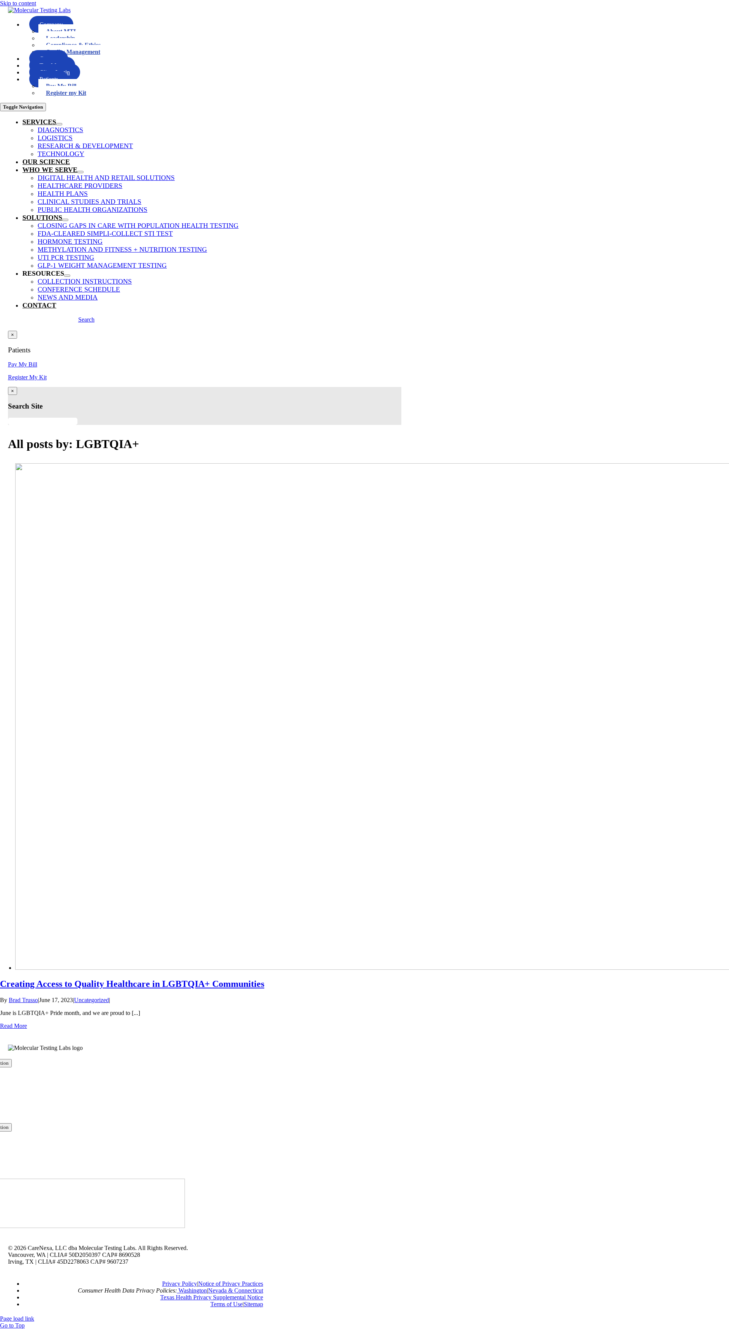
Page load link (17, 1318)
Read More (13, 1026)
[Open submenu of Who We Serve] (80, 172)
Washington (192, 1290)
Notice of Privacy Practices (230, 1283)
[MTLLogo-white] (39, 10)
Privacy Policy (179, 1283)
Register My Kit (27, 377)
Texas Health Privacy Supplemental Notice (211, 1297)
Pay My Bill (22, 364)
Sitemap (253, 1304)
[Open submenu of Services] (59, 124)
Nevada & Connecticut (235, 1290)
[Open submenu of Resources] (67, 276)
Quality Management (73, 52)
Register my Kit (66, 93)
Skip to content (18, 3)
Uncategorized (91, 1000)
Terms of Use (226, 1304)
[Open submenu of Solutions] (65, 220)
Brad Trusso (23, 1000)
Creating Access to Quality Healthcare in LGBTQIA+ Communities (132, 984)
